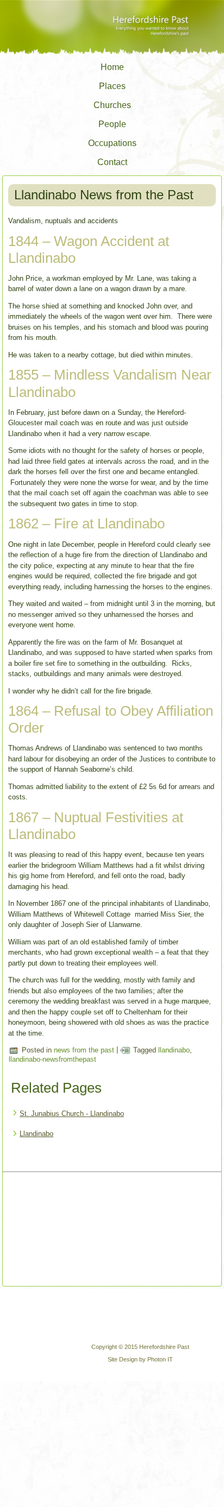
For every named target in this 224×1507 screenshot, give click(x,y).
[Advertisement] (61, 1230)
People (112, 124)
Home (112, 67)
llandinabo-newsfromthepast (52, 1059)
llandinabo (174, 1050)
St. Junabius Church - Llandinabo (72, 1113)
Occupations (112, 143)
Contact (112, 162)
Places (112, 86)
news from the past (84, 1050)
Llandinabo (36, 1134)
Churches (112, 105)
